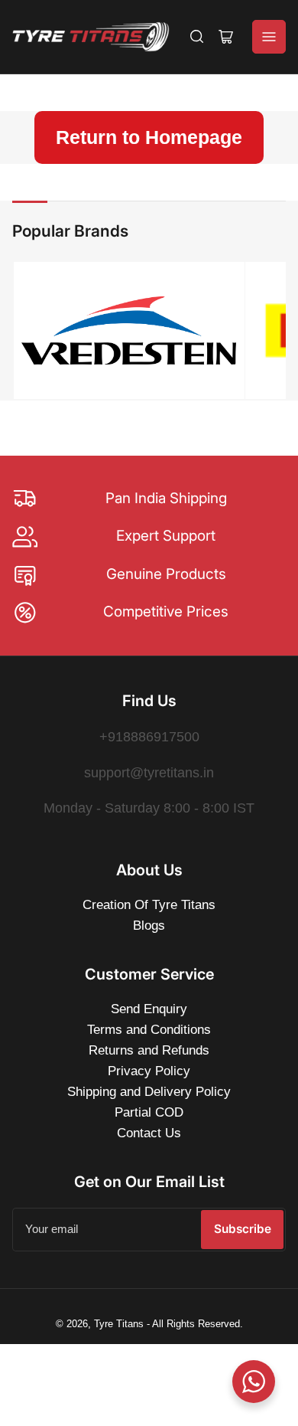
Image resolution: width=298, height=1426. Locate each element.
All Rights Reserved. (197, 1324)
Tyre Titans (119, 1324)
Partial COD (149, 1112)
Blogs (149, 925)
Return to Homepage (149, 137)
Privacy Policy (149, 1071)
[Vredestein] (128, 330)
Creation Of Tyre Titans (149, 905)
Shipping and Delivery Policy (149, 1091)
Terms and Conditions (149, 1029)
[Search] (197, 37)
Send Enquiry (149, 1009)
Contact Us (149, 1133)
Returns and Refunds (149, 1050)
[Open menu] (269, 37)
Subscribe (242, 1229)
